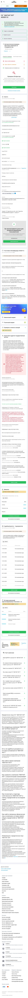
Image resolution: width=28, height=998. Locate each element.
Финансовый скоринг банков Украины (10, 912)
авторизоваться (14, 238)
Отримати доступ (7, 330)
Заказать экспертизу (8, 38)
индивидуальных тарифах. (19, 10)
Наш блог (4, 890)
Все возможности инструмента (14, 519)
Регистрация (14, 87)
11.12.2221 (4, 614)
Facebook (4, 972)
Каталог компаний (6, 917)
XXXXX (24, 504)
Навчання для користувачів (8, 889)
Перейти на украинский (9, 26)
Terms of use (14, 973)
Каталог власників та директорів (9, 924)
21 (6, 298)
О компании (4, 879)
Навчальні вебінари (6, 887)
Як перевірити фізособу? (7, 935)
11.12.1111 (4, 619)
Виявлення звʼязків (6, 908)
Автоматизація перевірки (7, 906)
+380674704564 (5, 218)
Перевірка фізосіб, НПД (7, 899)
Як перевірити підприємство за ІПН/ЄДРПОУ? (12, 937)
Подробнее (23, 168)
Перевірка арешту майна (7, 938)
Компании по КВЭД (6, 919)
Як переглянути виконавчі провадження (11, 933)
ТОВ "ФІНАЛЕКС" (4, 870)
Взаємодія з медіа (6, 883)
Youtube (4, 975)
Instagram (4, 977)
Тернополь (15, 856)
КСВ (3, 892)
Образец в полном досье (14, 632)
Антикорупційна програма (17, 981)
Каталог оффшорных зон (7, 922)
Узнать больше (6, 311)
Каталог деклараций (6, 926)
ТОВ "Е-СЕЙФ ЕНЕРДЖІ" (6, 868)
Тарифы (3, 877)
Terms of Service (15, 972)
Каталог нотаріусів (6, 928)
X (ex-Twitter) (5, 979)
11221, (21, 281)
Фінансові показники (6, 905)
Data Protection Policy (16, 975)
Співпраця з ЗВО (5, 885)
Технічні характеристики (17, 979)
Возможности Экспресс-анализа (14, 90)
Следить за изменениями (8, 31)
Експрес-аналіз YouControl (8, 910)
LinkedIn (4, 973)
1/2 (6, 290)
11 (11, 298)
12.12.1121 (4, 623)
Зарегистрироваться (14, 241)
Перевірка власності (6, 903)
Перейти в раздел (14, 482)
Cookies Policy (15, 977)
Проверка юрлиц (5, 897)
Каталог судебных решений (8, 921)
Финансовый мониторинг (7, 901)
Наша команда (5, 881)
